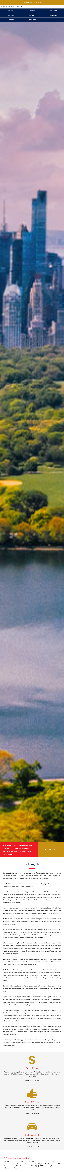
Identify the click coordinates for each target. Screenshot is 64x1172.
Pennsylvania (10, 15)
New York (10, 10)
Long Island (32, 15)
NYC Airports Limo (8, 6)
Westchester (53, 15)
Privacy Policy (32, 19)
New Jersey (53, 10)
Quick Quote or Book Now (32, 2)
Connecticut (32, 10)
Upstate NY (11, 19)
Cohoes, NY (19, 6)
